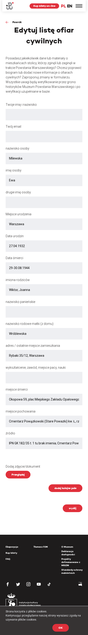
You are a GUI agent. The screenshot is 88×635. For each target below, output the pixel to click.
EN (69, 6)
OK (60, 627)
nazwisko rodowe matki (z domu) (29, 324)
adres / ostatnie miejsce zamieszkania (33, 345)
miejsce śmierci (17, 389)
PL (63, 6)
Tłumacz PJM (40, 546)
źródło (10, 433)
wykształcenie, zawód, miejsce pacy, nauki (36, 367)
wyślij (72, 508)
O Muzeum (67, 546)
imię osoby (13, 170)
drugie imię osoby (18, 192)
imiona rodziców (18, 280)
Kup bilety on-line (44, 5)
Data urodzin (15, 236)
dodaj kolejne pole (65, 488)
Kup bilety (11, 552)
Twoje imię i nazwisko (21, 104)
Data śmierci (14, 258)
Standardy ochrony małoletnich (71, 571)
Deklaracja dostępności (68, 553)
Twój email (13, 126)
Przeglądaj (18, 474)
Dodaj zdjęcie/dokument (23, 466)
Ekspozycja (12, 546)
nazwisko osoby (17, 148)
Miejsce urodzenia (18, 214)
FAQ (8, 559)
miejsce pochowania (20, 411)
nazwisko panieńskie (20, 302)
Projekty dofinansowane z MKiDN (70, 562)
